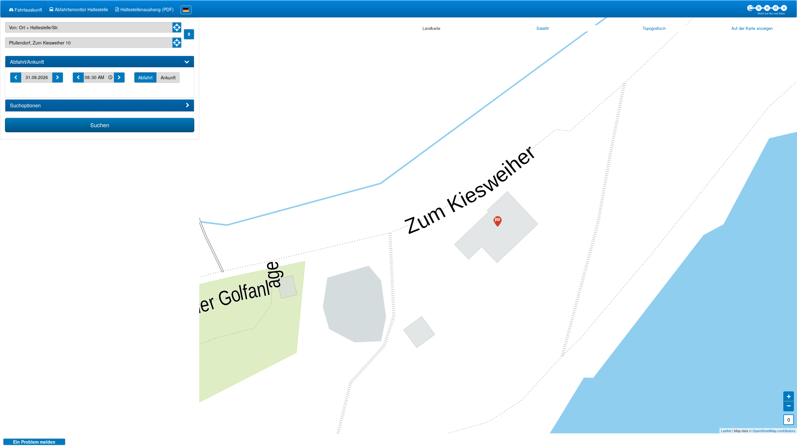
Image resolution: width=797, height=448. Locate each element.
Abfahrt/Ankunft (27, 62)
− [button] (789, 406)
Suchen (99, 125)
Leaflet (726, 430)
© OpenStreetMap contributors (772, 430)
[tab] (99, 62)
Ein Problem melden (34, 442)
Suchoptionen (25, 105)
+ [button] (789, 396)
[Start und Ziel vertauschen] (189, 34)
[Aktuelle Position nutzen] (177, 27)
